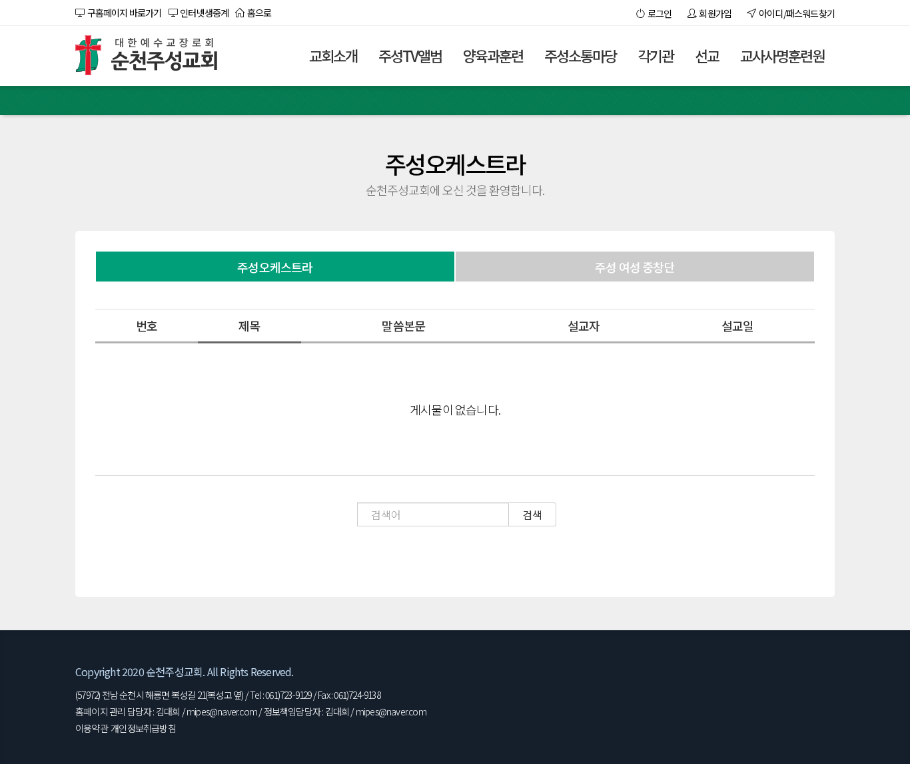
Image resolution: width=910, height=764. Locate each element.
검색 (532, 514)
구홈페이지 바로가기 (122, 12)
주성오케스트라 (274, 267)
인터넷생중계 (203, 12)
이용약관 (91, 728)
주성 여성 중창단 (635, 267)
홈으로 (257, 12)
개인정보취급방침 (143, 728)
